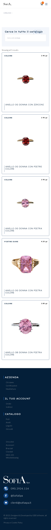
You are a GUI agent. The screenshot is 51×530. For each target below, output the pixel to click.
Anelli (8, 422)
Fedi (7, 419)
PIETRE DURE (11, 241)
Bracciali (9, 448)
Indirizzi (9, 407)
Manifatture (11, 389)
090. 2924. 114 (20, 488)
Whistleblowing (12, 458)
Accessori (10, 445)
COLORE (8, 56)
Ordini (8, 404)
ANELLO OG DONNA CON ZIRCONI (24, 104)
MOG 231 (10, 455)
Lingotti (9, 426)
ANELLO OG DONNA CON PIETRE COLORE (23, 167)
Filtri (39, 33)
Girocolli (9, 429)
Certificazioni (11, 386)
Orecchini (10, 442)
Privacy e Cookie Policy (13, 523)
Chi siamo (10, 382)
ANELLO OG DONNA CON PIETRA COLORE (23, 229)
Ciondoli (9, 452)
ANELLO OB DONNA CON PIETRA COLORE (23, 353)
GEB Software (38, 515)
